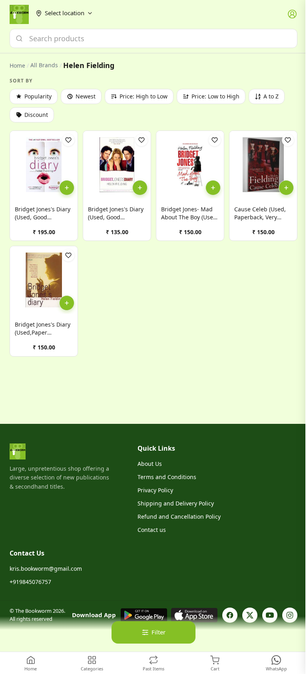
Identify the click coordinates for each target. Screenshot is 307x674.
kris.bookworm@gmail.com (46, 568)
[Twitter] (249, 615)
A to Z (271, 96)
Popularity (38, 96)
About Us (150, 463)
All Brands (44, 65)
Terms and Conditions (167, 477)
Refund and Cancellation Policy (179, 516)
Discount (36, 114)
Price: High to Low (143, 96)
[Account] (292, 14)
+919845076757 (30, 582)
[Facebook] (229, 615)
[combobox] (153, 38)
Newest (86, 96)
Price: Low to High (215, 96)
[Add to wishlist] (68, 140)
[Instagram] (289, 615)
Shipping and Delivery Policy (176, 503)
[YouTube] (269, 615)
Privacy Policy (155, 490)
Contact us (152, 530)
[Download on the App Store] (194, 615)
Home (17, 65)
